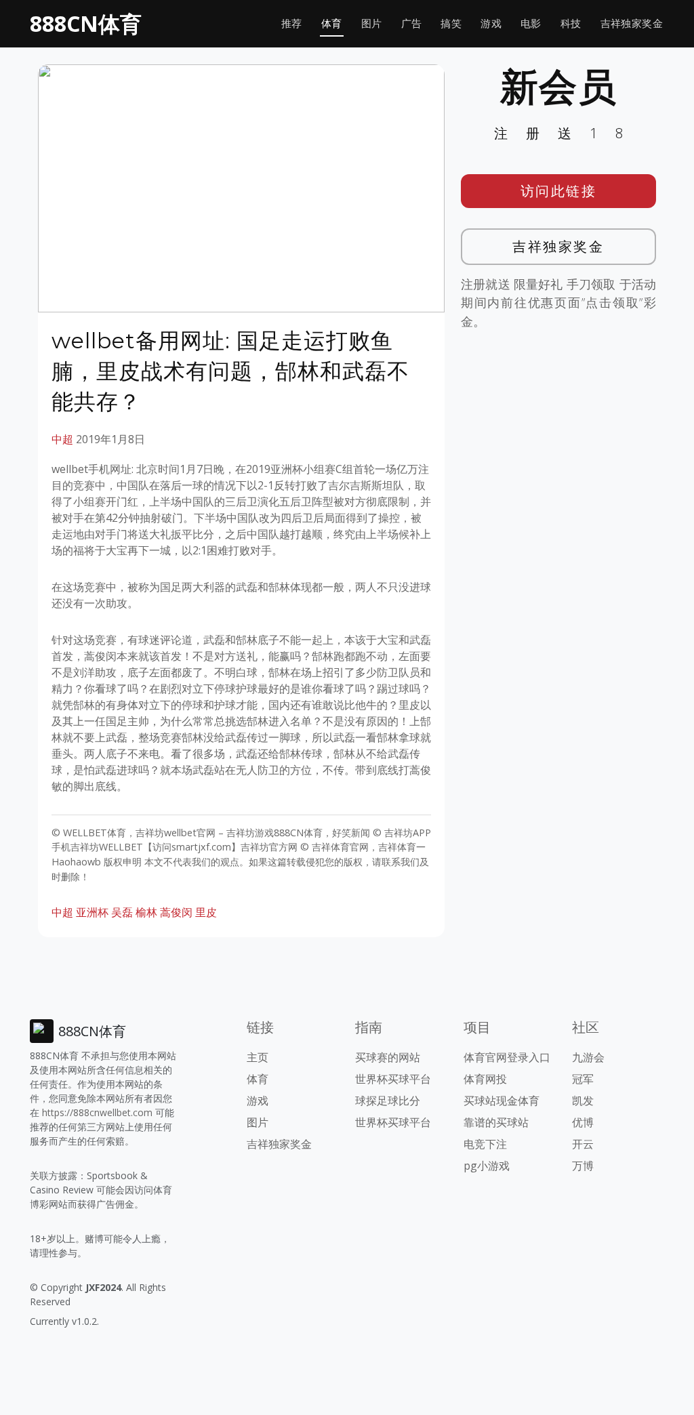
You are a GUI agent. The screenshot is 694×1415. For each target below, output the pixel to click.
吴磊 (122, 912)
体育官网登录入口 (507, 1057)
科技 (570, 23)
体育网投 (485, 1078)
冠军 (583, 1078)
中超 (62, 439)
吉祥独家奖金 (631, 23)
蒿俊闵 (176, 912)
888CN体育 (86, 23)
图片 (371, 23)
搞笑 (451, 23)
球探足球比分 (387, 1100)
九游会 (588, 1057)
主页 (257, 1057)
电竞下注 (485, 1143)
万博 (583, 1165)
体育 (331, 23)
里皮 (206, 912)
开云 (583, 1143)
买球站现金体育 (501, 1100)
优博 (583, 1122)
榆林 (146, 912)
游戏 (491, 23)
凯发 (583, 1100)
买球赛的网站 (387, 1057)
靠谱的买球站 (496, 1122)
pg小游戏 (487, 1165)
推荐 (291, 23)
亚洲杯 (92, 912)
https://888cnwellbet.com (97, 1112)
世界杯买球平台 (393, 1078)
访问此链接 (558, 191)
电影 (531, 23)
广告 (411, 23)
